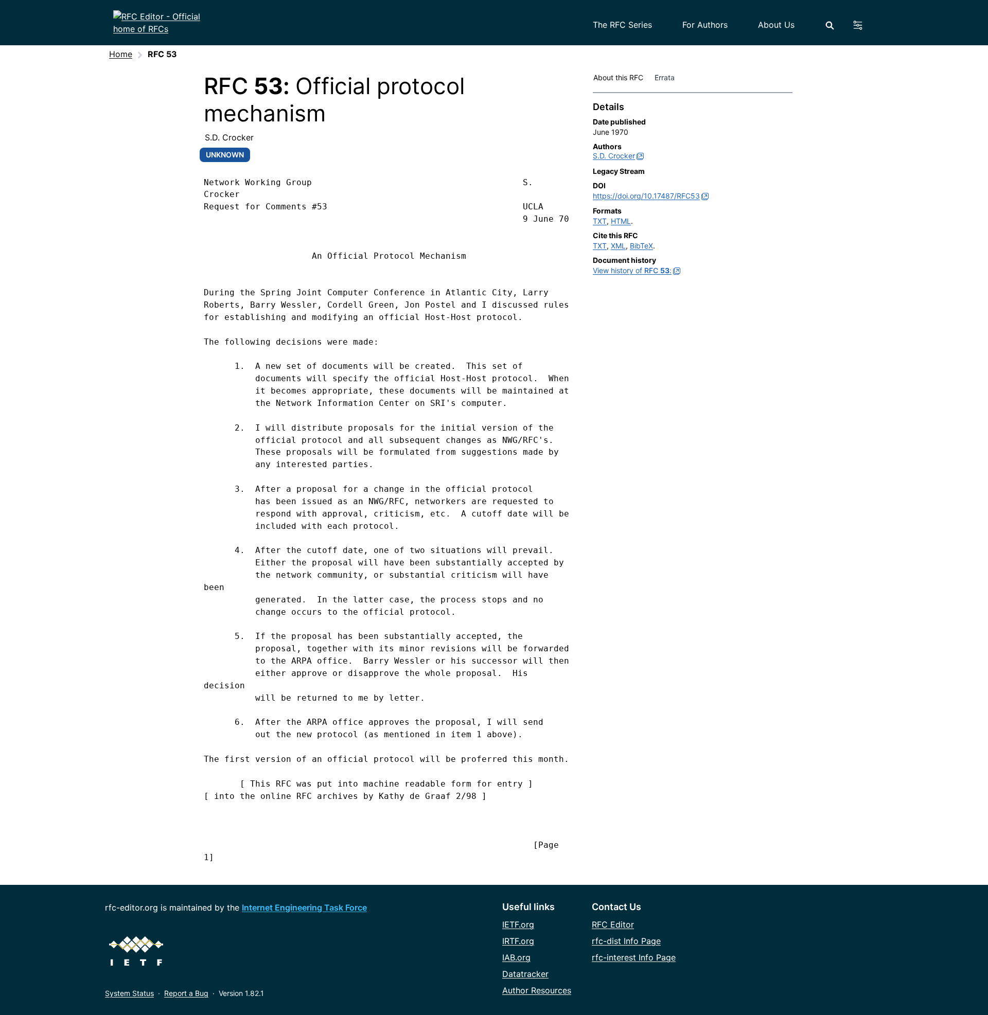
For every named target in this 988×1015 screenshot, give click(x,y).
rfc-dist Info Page (626, 941)
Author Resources (536, 990)
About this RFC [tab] (618, 77)
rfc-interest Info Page (634, 957)
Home (120, 54)
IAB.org (516, 957)
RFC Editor (613, 924)
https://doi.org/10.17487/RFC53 (646, 195)
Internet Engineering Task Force (304, 907)
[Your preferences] (863, 25)
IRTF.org (518, 941)
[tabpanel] (692, 191)
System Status (129, 993)
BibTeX (641, 245)
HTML (621, 221)
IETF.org (518, 924)
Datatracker (525, 974)
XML (618, 245)
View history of (632, 270)
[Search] (829, 25)
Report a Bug (186, 993)
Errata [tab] (667, 77)
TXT (600, 221)
